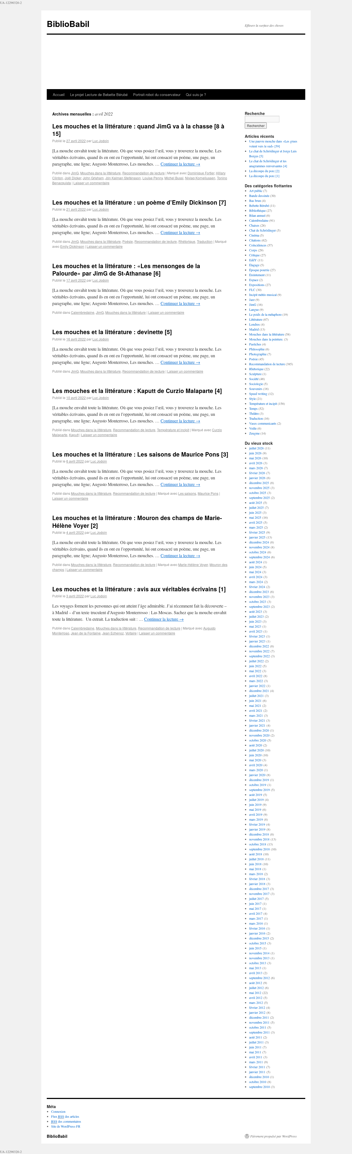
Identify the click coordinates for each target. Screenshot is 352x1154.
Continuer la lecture (180, 164)
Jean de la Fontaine (86, 633)
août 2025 (255, 502)
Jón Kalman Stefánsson (123, 177)
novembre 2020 (259, 735)
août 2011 (255, 1037)
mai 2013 (255, 968)
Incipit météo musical (263, 294)
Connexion (58, 1111)
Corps (253, 250)
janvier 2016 (257, 933)
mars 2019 (256, 819)
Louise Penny (152, 177)
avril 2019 (255, 814)
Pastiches (255, 344)
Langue (254, 309)
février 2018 (257, 879)
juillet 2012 (256, 987)
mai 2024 (255, 572)
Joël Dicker (73, 177)
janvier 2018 (257, 883)
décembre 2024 (259, 542)
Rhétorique (186, 241)
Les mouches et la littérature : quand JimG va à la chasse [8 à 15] (138, 130)
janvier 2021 (257, 725)
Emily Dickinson (72, 246)
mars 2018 (256, 874)
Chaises (254, 225)
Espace (253, 279)
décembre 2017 (259, 888)
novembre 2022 (259, 651)
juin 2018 (255, 864)
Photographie (257, 354)
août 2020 (255, 745)
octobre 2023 (257, 601)
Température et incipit (173, 429)
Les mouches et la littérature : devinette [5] (112, 332)
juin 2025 (255, 512)
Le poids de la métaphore (265, 314)
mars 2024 (256, 581)
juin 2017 (255, 903)
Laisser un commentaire (91, 182)
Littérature (255, 319)
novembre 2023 (259, 596)
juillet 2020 (256, 750)
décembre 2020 (259, 730)
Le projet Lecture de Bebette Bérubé (99, 94)
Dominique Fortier (201, 173)
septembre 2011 (259, 1032)
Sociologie (256, 383)
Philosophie (257, 349)
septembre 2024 (259, 557)
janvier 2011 (257, 1072)
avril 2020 (255, 765)
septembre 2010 (259, 1086)
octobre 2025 (257, 492)
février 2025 (257, 532)
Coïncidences (257, 245)
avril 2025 (255, 522)
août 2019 (255, 794)
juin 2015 (255, 948)
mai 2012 (255, 992)
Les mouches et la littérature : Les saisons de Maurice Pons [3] (140, 454)
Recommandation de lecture (143, 173)
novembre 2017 (259, 893)
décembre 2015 (259, 938)
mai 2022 (255, 671)
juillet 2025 (256, 507)
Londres (254, 324)
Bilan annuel (257, 215)
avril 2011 (255, 1057)
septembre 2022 (259, 656)
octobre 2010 (257, 1081)
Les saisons (187, 493)
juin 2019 (255, 804)
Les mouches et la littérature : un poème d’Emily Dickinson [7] (139, 202)
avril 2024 (255, 577)
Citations (255, 240)
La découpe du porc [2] (264, 171)
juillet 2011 (256, 1042)
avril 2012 (255, 997)
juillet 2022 (256, 661)
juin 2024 (255, 567)
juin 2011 (255, 1047)
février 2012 (257, 1007)
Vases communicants (262, 423)
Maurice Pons (208, 493)
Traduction (205, 241)
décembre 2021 (259, 690)
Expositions (257, 284)
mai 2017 (255, 908)
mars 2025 (256, 527)
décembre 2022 (259, 646)
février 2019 (257, 824)
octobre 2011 (257, 1027)
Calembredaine (82, 312)
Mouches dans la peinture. (266, 339)
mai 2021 (255, 705)
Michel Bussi (173, 177)
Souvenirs (255, 388)
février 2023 (257, 636)
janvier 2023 (257, 641)
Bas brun (255, 200)
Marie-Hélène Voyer (193, 564)
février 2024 (257, 586)
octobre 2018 (257, 844)
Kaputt (74, 434)
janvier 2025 (257, 537)
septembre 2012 (259, 978)
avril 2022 (255, 676)
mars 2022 (256, 680)
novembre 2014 (259, 953)
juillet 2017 (256, 898)
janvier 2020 (257, 775)
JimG (75, 173)
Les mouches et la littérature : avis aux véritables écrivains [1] (139, 589)
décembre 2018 (259, 834)
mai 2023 (255, 626)
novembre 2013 (259, 958)
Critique (254, 255)
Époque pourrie (259, 270)
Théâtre (254, 413)
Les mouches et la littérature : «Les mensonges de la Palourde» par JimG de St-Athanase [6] (126, 269)
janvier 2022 (257, 685)
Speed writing (258, 393)
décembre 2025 (259, 482)
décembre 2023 (259, 591)
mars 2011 (256, 1062)
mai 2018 (255, 869)
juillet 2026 (256, 448)
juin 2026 (255, 453)
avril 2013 (255, 973)
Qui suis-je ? (196, 94)
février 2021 (257, 720)
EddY (253, 260)
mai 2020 (255, 760)
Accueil (59, 94)
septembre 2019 (259, 789)
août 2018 (255, 854)
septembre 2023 (259, 606)
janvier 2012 (257, 1012)
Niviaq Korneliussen (200, 177)
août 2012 (255, 982)
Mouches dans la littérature (100, 173)
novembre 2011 (259, 1022)
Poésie (127, 241)
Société (253, 379)
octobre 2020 (257, 740)
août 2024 (255, 562)
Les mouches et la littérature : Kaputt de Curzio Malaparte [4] (137, 390)
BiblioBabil (68, 23)
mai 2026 (255, 458)
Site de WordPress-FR (65, 1126)
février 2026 (257, 473)
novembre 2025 (259, 487)
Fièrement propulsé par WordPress (273, 1136)
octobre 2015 (257, 943)
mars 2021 (256, 715)
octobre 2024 (257, 552)
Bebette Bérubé (259, 205)
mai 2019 (255, 809)
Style (252, 398)
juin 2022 (255, 666)
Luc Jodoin (100, 140)
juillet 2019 (256, 799)
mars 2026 (256, 468)
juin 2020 (255, 755)
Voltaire (131, 633)
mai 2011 (255, 1052)
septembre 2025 (259, 497)
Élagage (254, 265)
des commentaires (66, 1121)
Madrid (254, 329)
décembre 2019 (259, 779)
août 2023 (255, 611)
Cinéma (254, 235)
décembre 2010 (259, 1077)
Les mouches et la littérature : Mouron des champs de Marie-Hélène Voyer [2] (137, 521)
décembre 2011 (259, 1017)
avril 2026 (255, 463)
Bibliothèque (257, 210)
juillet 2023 (256, 616)
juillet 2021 (256, 695)
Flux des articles (65, 1116)
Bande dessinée (259, 195)
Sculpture (255, 374)
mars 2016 (256, 923)
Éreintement (257, 275)
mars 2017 (256, 918)
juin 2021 (255, 700)
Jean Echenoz (113, 633)
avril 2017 (255, 913)
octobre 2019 (257, 784)
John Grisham (93, 177)
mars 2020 (256, 770)
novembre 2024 (259, 547)
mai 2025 (255, 517)
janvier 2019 (257, 829)
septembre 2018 (259, 849)
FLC (252, 289)
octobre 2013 (257, 963)
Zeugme (254, 433)
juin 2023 (255, 621)
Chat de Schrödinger (262, 230)
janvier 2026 (257, 478)
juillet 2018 (256, 859)
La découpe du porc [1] (264, 176)
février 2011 (257, 1067)
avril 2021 (255, 710)
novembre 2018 (259, 839)
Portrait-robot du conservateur (156, 94)
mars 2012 (256, 1002)
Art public (255, 190)
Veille (253, 428)
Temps (253, 408)
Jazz (252, 299)
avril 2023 (255, 631)
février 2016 (257, 928)
